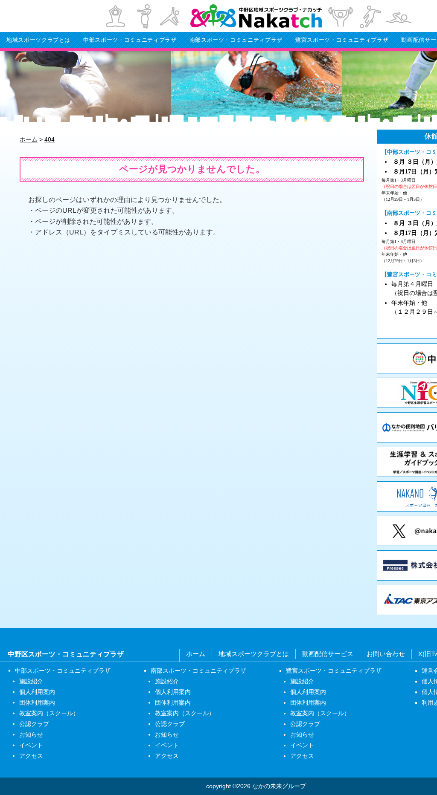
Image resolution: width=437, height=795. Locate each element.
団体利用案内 (37, 702)
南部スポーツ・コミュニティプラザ (236, 40)
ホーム (195, 653)
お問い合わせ (386, 653)
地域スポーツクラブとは (38, 40)
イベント (31, 744)
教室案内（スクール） (49, 712)
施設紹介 (31, 680)
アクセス (31, 755)
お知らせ (31, 734)
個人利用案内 (37, 691)
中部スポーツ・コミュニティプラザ (129, 40)
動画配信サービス (327, 653)
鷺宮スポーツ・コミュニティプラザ (341, 40)
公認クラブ (34, 723)
